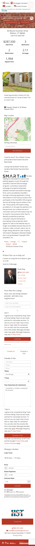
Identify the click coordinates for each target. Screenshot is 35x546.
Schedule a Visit (24, 352)
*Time (6, 378)
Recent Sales (22, 278)
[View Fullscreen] (6, 126)
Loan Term (8, 453)
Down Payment (10, 471)
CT (19, 242)
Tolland (24, 242)
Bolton (8, 244)
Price (6, 465)
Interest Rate (9, 478)
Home (6, 242)
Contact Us (11, 351)
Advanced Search (11, 22)
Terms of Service (10, 443)
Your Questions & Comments (15, 385)
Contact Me (22, 281)
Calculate (17, 486)
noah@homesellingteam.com (18, 531)
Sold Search (24, 22)
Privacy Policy (16, 334)
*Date (6, 371)
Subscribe (17, 339)
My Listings (21, 275)
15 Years (17, 458)
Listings (13, 242)
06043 (15, 244)
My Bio (20, 284)
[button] (31, 18)
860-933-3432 (24, 272)
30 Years (9, 458)
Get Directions (17, 151)
